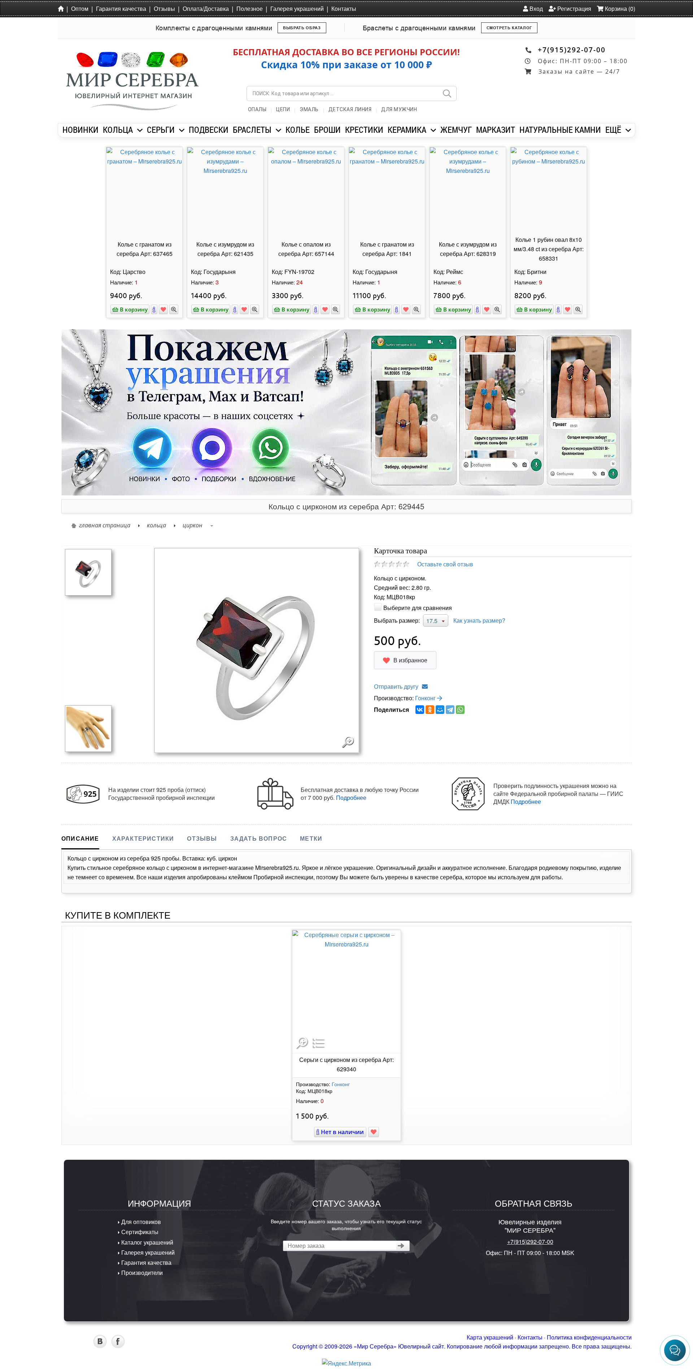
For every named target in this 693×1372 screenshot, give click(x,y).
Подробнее (351, 797)
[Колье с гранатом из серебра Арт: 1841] (387, 190)
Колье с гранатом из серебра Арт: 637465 (145, 249)
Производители (141, 1272)
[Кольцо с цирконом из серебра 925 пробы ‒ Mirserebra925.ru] (88, 728)
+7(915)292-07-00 (572, 50)
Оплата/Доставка (206, 8)
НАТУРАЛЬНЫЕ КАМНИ (560, 129)
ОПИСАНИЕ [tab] (80, 838)
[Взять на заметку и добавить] (163, 309)
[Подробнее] (154, 309)
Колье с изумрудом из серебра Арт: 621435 (225, 249)
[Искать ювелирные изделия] (446, 93)
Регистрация (573, 8)
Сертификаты (139, 1232)
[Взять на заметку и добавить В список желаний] (373, 1132)
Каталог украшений (146, 1242)
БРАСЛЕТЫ (252, 129)
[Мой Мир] (440, 709)
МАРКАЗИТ (495, 129)
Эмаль (309, 109)
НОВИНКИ (80, 129)
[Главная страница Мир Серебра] (62, 8)
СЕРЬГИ (161, 129)
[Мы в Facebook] (118, 1346)
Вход (535, 8)
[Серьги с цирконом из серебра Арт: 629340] (346, 991)
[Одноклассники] (430, 709)
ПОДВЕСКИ (208, 129)
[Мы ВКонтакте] (100, 1346)
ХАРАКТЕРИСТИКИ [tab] (143, 838)
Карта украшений (490, 1337)
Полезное (249, 8)
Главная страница (104, 525)
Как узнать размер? (479, 620)
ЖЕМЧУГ (456, 129)
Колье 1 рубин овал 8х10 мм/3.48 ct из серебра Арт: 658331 (549, 248)
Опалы (257, 109)
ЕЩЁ (613, 129)
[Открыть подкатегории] (140, 130)
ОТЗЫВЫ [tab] (202, 838)
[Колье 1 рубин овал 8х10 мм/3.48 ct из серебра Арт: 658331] (549, 190)
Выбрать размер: (397, 620)
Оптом (79, 8)
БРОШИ (327, 129)
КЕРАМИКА (407, 129)
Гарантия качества (121, 8)
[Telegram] (450, 709)
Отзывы (164, 8)
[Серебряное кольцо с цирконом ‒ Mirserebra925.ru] (88, 571)
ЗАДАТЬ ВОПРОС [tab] (258, 838)
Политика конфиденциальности (589, 1337)
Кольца (156, 525)
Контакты (343, 8)
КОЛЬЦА (118, 129)
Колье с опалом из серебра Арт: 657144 (306, 249)
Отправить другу (396, 686)
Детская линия (350, 109)
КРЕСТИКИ (364, 129)
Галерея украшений (297, 8)
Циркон (192, 525)
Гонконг (426, 698)
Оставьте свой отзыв (445, 564)
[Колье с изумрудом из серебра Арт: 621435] (225, 190)
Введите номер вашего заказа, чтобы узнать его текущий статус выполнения (346, 1224)
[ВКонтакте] (419, 709)
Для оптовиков (140, 1222)
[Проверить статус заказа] (401, 1246)
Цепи (283, 109)
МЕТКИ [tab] (311, 838)
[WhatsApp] (460, 709)
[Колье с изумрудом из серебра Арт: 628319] (468, 190)
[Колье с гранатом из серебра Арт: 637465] (144, 190)
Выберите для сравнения (417, 608)
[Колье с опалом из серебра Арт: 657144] (306, 190)
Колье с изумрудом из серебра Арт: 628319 (468, 249)
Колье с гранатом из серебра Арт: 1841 (387, 249)
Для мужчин (399, 109)
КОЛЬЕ (298, 129)
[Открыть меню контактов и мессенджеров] (675, 1350)
